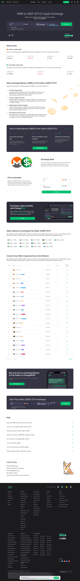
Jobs (9, 502)
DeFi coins (22, 517)
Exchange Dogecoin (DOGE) (26, 550)
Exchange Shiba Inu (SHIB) (25, 560)
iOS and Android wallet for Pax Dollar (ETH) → (19, 475)
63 (15, 359)
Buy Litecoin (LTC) (11, 550)
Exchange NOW (40, 148)
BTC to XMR (36, 535)
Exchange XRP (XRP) (24, 557)
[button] (27, 24)
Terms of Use (39, 578)
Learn (49, 2)
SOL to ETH (49, 536)
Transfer (44, 2)
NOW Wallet (23, 500)
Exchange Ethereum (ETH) (25, 537)
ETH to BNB (42, 540)
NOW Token (23, 504)
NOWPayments (36, 510)
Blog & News (10, 496)
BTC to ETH (36, 550)
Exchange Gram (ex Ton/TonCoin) (24, 555)
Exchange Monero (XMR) (25, 546)
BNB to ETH (36, 548)
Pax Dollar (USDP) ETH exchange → (16, 468)
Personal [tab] (9, 2)
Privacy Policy (61, 498)
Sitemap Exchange (24, 567)
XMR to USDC (19, 340)
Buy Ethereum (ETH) (11, 537)
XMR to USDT (19, 292)
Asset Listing (36, 506)
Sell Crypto (10, 565)
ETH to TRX (49, 550)
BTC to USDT (36, 537)
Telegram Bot (23, 523)
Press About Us (10, 498)
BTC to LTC (49, 542)
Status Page (49, 504)
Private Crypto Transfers (25, 510)
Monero (13, 5)
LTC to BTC (42, 548)
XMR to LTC (42, 544)
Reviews (9, 504)
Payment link (23, 527)
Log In (66, 2)
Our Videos (10, 500)
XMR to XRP (18, 331)
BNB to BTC (42, 542)
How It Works (49, 496)
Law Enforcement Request (64, 504)
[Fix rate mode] (48, 24)
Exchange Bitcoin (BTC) (25, 535)
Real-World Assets (24, 512)
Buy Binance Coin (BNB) (12, 542)
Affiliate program (37, 500)
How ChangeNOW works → (14, 470)
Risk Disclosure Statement (64, 500)
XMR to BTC (18, 269)
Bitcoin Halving (49, 506)
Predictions (23, 506)
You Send (11, 23)
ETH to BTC (36, 544)
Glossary (48, 498)
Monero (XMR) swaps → (13, 466)
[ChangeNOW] (2, 2)
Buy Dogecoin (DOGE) (12, 548)
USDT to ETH (49, 538)
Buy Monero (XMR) (11, 552)
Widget (35, 502)
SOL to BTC (36, 552)
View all (70, 359)
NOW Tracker (23, 502)
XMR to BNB (19, 323)
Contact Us (49, 500)
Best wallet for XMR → (12, 473)
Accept (56, 577)
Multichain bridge (37, 508)
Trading (22, 529)
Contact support (16, 383)
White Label (36, 504)
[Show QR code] (70, 487)
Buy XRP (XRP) (10, 546)
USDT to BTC (36, 554)
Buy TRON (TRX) (11, 554)
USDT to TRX (42, 536)
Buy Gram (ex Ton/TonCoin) (13, 556)
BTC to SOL (49, 555)
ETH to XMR (36, 542)
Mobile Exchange (24, 498)
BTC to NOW (49, 548)
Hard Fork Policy (62, 502)
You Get (37, 23)
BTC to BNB (42, 550)
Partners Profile (36, 496)
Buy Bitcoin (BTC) (11, 535)
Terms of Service (62, 496)
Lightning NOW (23, 525)
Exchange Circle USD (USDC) (26, 544)
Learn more (66, 128)
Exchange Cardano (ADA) (25, 548)
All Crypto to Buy (11, 563)
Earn (39, 2)
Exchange (33, 2)
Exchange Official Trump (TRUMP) (25, 563)
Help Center (49, 502)
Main (4, 5)
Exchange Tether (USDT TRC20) (26, 542)
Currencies (8, 5)
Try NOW (22, 218)
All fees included (13, 27)
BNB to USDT (42, 555)
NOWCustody (36, 512)
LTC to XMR (42, 538)
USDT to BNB (49, 540)
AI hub (22, 508)
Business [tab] (15, 2)
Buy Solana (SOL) (11, 558)
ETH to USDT (49, 544)
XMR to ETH (18, 278)
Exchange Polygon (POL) (25, 552)
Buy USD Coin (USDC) (11, 544)
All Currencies (23, 565)
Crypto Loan (23, 521)
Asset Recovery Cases (63, 506)
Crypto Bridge (23, 519)
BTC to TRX (49, 546)
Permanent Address (24, 496)
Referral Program (37, 498)
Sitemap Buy (10, 567)
